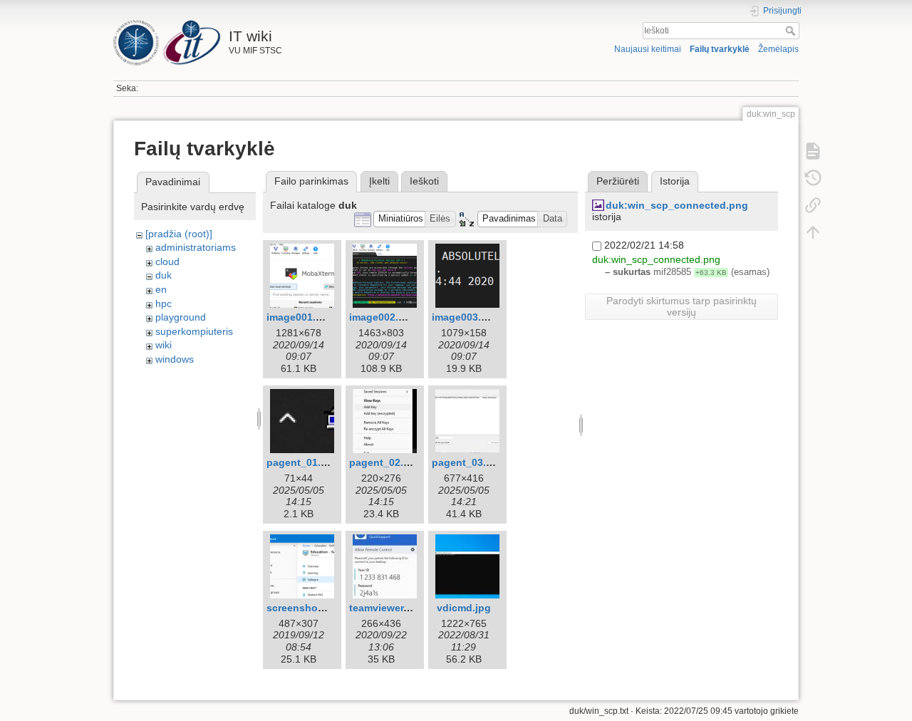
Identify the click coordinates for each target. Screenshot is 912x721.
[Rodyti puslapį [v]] (813, 151)
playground (180, 317)
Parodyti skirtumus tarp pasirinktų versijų (681, 306)
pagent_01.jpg (301, 462)
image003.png (466, 317)
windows (174, 359)
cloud (167, 261)
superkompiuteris (194, 331)
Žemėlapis (778, 49)
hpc (163, 303)
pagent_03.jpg (467, 462)
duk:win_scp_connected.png (677, 205)
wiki (163, 345)
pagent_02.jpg (384, 462)
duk (163, 275)
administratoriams (195, 247)
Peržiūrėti (617, 181)
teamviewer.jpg (385, 607)
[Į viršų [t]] (813, 232)
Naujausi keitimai (647, 49)
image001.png (300, 317)
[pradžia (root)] (178, 233)
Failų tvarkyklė (720, 49)
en (161, 289)
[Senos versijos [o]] (813, 178)
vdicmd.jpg (464, 607)
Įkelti (379, 181)
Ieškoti (792, 31)
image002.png (383, 317)
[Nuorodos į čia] (813, 205)
